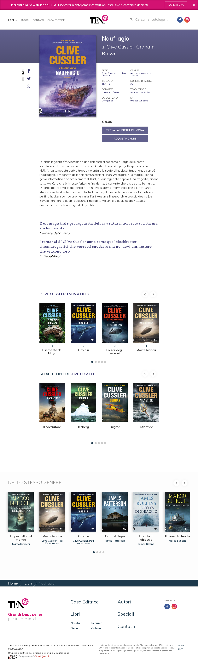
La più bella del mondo (21, 537)
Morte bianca (146, 350)
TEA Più (106, 83)
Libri (11, 20)
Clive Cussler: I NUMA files (64, 294)
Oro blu (83, 350)
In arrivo (96, 623)
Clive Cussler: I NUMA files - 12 (114, 74)
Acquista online (125, 138)
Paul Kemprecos (54, 542)
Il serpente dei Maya (52, 351)
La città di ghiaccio (146, 537)
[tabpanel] (52, 332)
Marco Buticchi (21, 543)
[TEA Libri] (99, 19)
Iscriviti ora (176, 4)
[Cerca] (131, 19)
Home (13, 583)
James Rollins (146, 543)
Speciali (126, 614)
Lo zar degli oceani (114, 351)
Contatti (38, 20)
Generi (75, 628)
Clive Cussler (83, 374)
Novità (75, 623)
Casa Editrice (56, 20)
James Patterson (115, 540)
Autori (24, 20)
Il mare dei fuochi (177, 536)
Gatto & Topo (115, 536)
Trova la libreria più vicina (125, 130)
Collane (96, 628)
